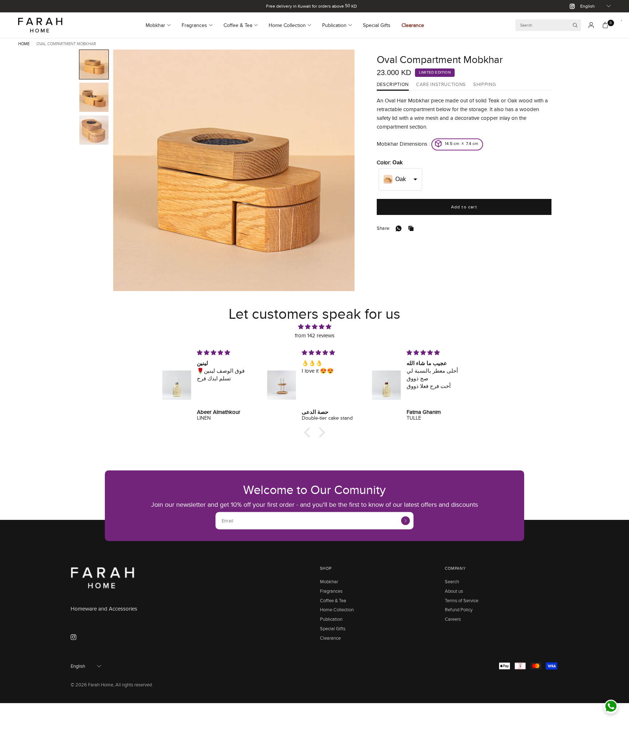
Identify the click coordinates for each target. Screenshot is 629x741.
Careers (453, 619)
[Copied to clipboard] (412, 228)
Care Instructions (441, 84)
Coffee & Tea (237, 25)
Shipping (484, 84)
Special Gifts (377, 25)
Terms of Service (461, 600)
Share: (384, 228)
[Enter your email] (405, 520)
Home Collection (287, 25)
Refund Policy (458, 609)
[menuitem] (161, 25)
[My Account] (591, 25)
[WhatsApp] (400, 228)
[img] (314, 326)
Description (393, 84)
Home (23, 44)
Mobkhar (155, 25)
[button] (94, 64)
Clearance (412, 25)
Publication (334, 25)
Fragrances (194, 25)
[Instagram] (569, 6)
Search (452, 581)
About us (454, 591)
